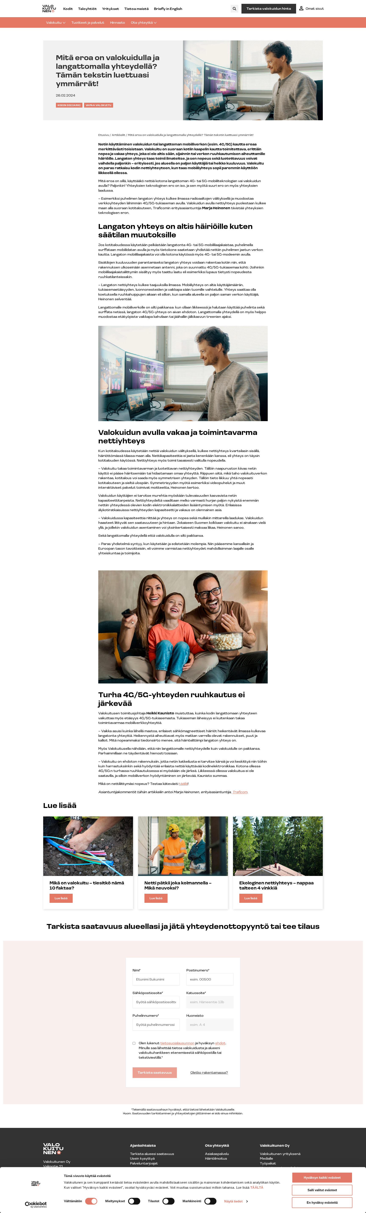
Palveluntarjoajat (144, 1163)
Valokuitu (54, 22)
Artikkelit (118, 135)
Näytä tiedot (233, 1201)
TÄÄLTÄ (256, 1187)
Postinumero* (197, 970)
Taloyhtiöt (87, 8)
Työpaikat (268, 1163)
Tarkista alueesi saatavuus (152, 1153)
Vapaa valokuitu (98, 105)
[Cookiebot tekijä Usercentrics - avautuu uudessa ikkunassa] (35, 1205)
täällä (183, 783)
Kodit (68, 8)
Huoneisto (195, 1015)
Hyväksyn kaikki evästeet (322, 1177)
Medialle (266, 1158)
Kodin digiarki (69, 105)
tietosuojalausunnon (177, 1043)
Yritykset (110, 8)
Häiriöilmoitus (216, 1158)
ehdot (220, 1043)
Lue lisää (64, 899)
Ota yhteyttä (142, 22)
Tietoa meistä (136, 8)
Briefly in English (168, 8)
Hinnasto (117, 22)
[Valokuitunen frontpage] (49, 8)
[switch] (134, 1201)
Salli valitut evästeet (322, 1190)
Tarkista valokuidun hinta (269, 8)
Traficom (239, 792)
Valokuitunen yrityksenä (280, 1153)
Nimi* (136, 970)
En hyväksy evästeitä (322, 1202)
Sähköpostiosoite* (148, 992)
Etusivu (103, 135)
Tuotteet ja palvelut (87, 22)
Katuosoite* (196, 992)
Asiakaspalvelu (217, 1153)
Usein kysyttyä (142, 1158)
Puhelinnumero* (146, 1015)
